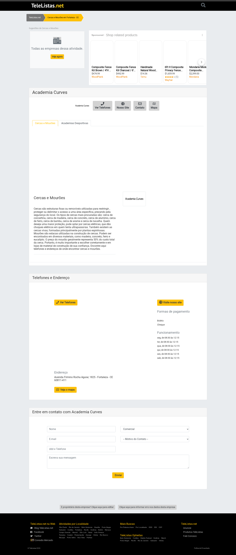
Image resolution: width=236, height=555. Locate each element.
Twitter (37, 536)
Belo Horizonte (87, 527)
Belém (100, 530)
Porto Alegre (106, 527)
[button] (102, 106)
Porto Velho (71, 537)
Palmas (89, 537)
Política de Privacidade (202, 548)
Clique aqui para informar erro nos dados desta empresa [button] (147, 507)
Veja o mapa (67, 389)
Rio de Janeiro (74, 527)
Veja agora (57, 56)
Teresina (62, 535)
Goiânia (93, 530)
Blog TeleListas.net (43, 528)
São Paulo (63, 527)
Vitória (95, 535)
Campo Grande (64, 532)
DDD (150, 527)
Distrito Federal (146, 538)
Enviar (118, 475)
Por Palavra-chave (127, 527)
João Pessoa (99, 532)
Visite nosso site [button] (172, 302)
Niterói (163, 538)
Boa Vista (81, 537)
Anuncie (187, 528)
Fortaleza (78, 530)
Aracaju (88, 535)
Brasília (97, 527)
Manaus (108, 530)
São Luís (83, 532)
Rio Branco (104, 535)
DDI (155, 527)
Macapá (62, 537)
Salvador (62, 530)
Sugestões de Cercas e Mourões (43, 28)
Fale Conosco (190, 536)
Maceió (75, 532)
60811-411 (60, 380)
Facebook (39, 532)
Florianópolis (79, 535)
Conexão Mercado (43, 540)
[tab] (45, 123)
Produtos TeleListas (193, 532)
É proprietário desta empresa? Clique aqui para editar (87, 507)
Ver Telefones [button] (67, 302)
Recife (86, 530)
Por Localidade (141, 527)
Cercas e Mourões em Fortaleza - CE (63, 17)
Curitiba (70, 530)
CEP (160, 527)
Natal (90, 532)
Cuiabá (70, 535)
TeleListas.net (35, 17)
